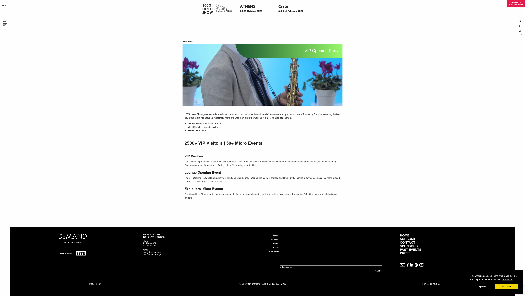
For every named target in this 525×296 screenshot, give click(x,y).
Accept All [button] (506, 287)
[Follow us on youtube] (421, 265)
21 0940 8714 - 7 (151, 245)
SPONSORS (409, 246)
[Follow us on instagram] (416, 265)
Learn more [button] (507, 279)
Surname (274, 239)
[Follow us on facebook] (408, 265)
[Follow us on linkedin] (411, 265)
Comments (274, 252)
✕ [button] (519, 273)
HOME (404, 235)
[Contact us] (402, 265)
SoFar (437, 284)
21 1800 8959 (149, 243)
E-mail (275, 247)
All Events (189, 42)
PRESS (405, 253)
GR (4, 25)
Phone (275, 243)
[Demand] (73, 246)
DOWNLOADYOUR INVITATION (516, 3)
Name (275, 235)
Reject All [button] (482, 287)
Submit (378, 271)
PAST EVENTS (410, 249)
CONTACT (407, 242)
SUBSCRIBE (409, 239)
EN (4, 22)
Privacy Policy (94, 284)
